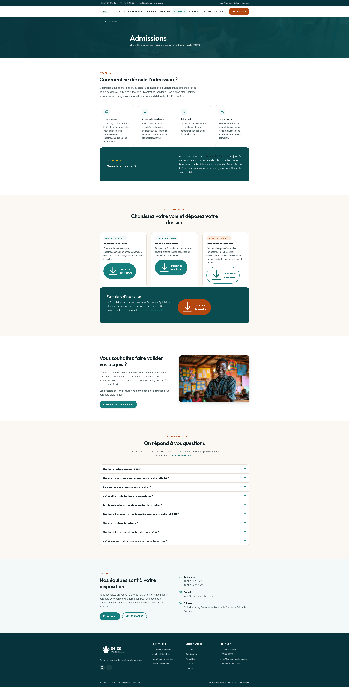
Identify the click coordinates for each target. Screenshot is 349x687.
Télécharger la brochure (230, 275)
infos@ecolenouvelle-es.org (150, 3)
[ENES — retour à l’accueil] (104, 11)
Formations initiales (133, 11)
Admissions (179, 11)
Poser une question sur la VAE (118, 404)
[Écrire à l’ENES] (109, 667)
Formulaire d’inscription (200, 307)
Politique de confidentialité (237, 682)
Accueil (103, 21)
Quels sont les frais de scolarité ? (120, 522)
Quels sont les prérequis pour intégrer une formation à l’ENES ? (136, 477)
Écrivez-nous (110, 616)
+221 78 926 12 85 (108, 3)
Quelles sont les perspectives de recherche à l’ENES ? (131, 531)
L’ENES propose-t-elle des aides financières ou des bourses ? (135, 540)
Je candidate (239, 11)
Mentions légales (216, 682)
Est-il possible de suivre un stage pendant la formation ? (132, 504)
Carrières (207, 11)
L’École (116, 11)
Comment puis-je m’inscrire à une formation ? (127, 486)
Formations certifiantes (158, 11)
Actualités (194, 11)
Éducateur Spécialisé (161, 649)
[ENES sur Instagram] (102, 667)
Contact (220, 11)
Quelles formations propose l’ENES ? (122, 468)
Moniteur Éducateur (160, 654)
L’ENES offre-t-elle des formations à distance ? (128, 495)
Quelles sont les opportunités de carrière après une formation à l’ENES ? (141, 513)
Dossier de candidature (126, 271)
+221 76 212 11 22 (126, 3)
